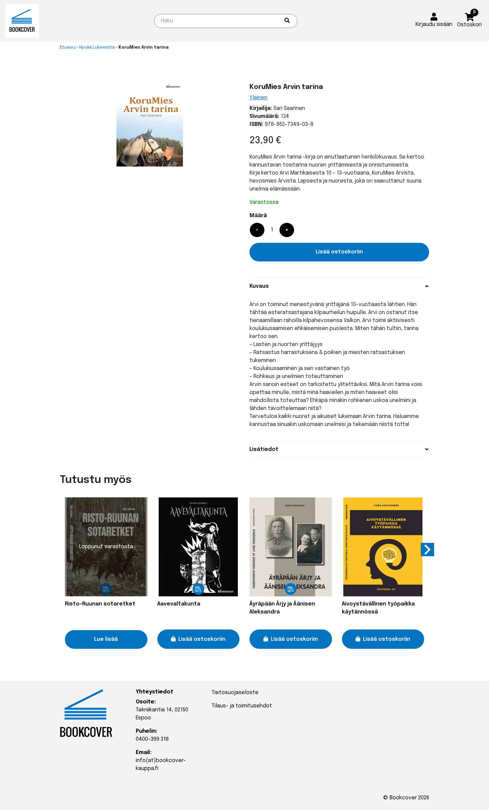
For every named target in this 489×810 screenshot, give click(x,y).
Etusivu (68, 47)
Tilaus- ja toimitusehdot (242, 706)
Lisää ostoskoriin (339, 252)
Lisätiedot (263, 449)
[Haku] (287, 21)
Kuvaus (259, 286)
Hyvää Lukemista (97, 47)
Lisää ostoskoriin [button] (202, 639)
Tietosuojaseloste (235, 692)
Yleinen (258, 98)
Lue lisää (106, 639)
